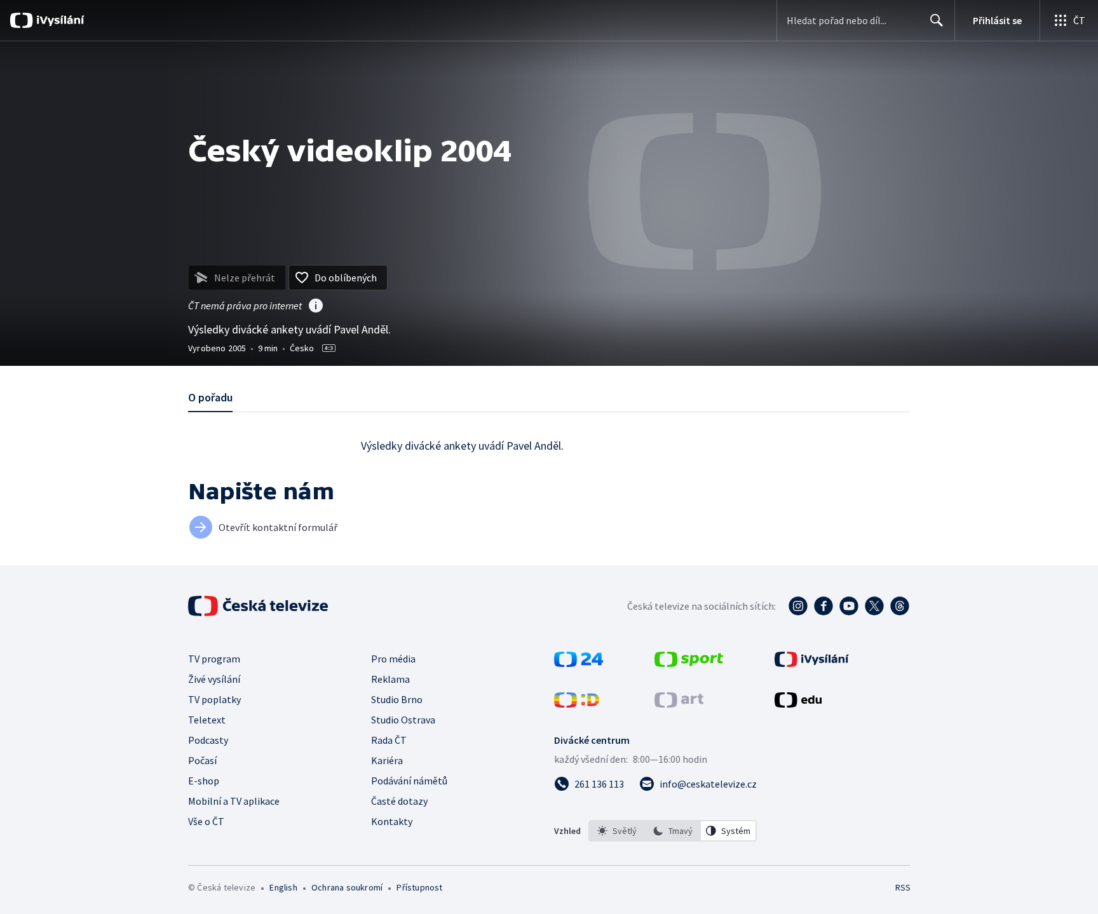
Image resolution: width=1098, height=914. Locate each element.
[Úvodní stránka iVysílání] (58, 20)
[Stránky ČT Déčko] (576, 703)
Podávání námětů (409, 780)
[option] (617, 830)
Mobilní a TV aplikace (234, 801)
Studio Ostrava (403, 719)
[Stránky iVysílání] (812, 663)
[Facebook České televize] (823, 606)
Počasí (202, 760)
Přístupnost (419, 887)
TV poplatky (214, 699)
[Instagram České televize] (798, 606)
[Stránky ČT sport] (688, 663)
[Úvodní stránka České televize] (259, 606)
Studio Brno (397, 699)
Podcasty (208, 740)
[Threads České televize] (900, 606)
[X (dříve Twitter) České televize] (874, 606)
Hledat (936, 20)
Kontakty (391, 821)
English (283, 887)
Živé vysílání (214, 679)
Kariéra (387, 760)
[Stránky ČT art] (678, 703)
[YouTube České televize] (849, 606)
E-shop (203, 780)
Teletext (207, 719)
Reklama (390, 679)
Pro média (393, 658)
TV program (214, 658)
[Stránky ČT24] (578, 663)
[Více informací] (315, 306)
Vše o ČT (206, 821)
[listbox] (672, 831)
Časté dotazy (399, 801)
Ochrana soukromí (347, 887)
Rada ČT (389, 740)
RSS (903, 887)
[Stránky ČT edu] (798, 703)
